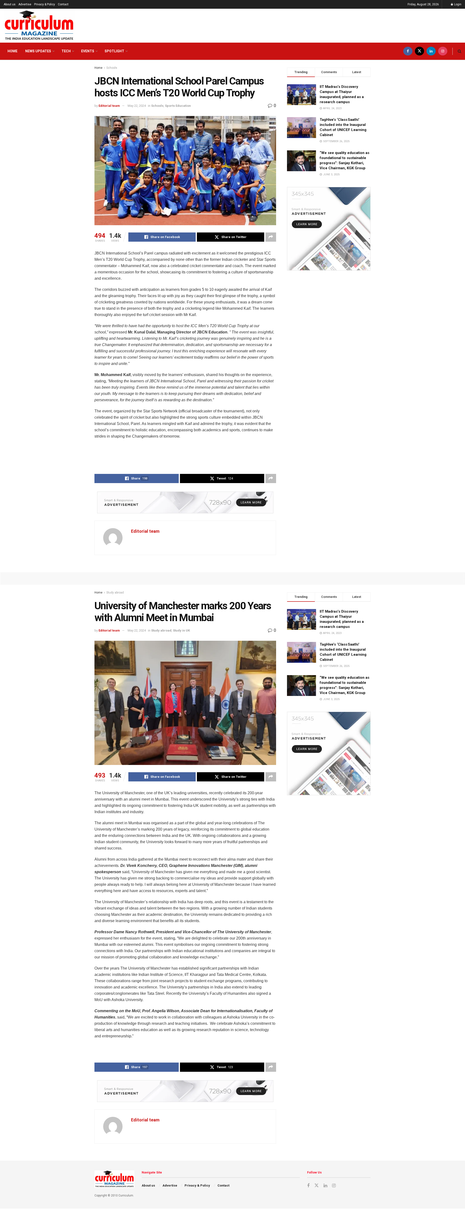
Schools (111, 67)
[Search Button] (459, 51)
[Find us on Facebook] (407, 51)
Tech (66, 51)
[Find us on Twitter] (419, 51)
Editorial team (109, 106)
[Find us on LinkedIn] (431, 51)
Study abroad (115, 592)
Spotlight (114, 51)
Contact (63, 4)
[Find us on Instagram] (442, 51)
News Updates (38, 51)
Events (87, 51)
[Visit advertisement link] (185, 502)
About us (10, 4)
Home (12, 51)
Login (457, 4)
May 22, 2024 (137, 106)
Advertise (24, 4)
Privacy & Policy (44, 4)
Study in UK (181, 630)
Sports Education (178, 106)
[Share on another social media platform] (270, 237)
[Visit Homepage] (39, 25)
